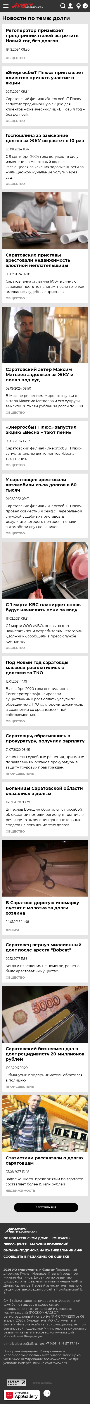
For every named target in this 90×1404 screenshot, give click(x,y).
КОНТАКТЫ (61, 1238)
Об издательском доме (25, 1238)
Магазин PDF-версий (49, 1244)
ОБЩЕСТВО (15, 57)
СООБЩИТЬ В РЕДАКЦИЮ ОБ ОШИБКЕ (36, 1257)
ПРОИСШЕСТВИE (20, 773)
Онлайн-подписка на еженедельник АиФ (42, 1250)
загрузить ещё (46, 1207)
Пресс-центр (15, 1244)
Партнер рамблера (41, 1382)
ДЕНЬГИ (12, 930)
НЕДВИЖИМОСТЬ (20, 1190)
